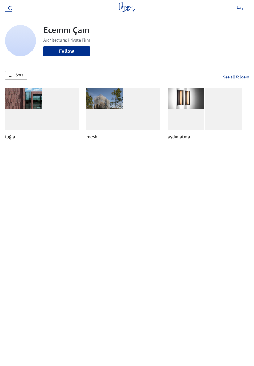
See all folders (236, 77)
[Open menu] (8, 7)
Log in (242, 7)
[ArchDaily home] (127, 7)
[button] (16, 75)
